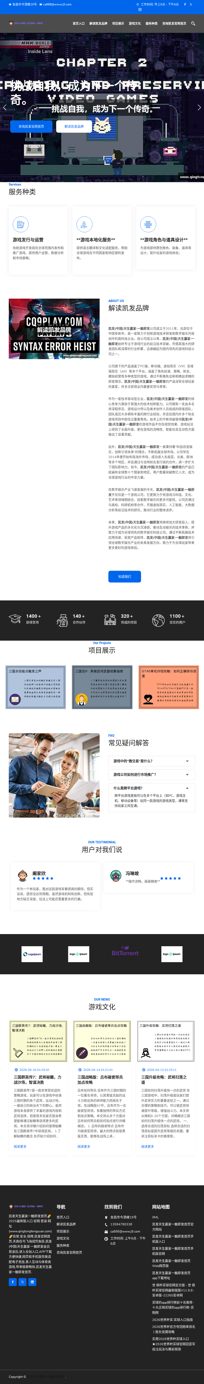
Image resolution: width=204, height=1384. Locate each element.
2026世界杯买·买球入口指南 (172, 1320)
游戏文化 (135, 23)
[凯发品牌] (30, 22)
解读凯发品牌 (98, 23)
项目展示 (118, 23)
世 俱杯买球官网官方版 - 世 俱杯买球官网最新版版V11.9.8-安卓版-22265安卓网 (173, 1290)
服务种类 (152, 23)
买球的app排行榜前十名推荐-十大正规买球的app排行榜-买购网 (173, 1307)
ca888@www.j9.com (57, 4)
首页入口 (79, 23)
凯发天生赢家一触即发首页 (46, 1377)
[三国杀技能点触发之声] (35, 687)
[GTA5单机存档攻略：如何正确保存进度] (168, 687)
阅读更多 (20, 1147)
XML (155, 1217)
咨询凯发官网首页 (174, 23)
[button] (199, 107)
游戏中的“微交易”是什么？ (134, 761)
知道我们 (124, 577)
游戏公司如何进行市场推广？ (136, 774)
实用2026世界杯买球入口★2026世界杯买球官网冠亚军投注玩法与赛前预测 (173, 1344)
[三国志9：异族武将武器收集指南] (102, 687)
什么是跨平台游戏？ (129, 788)
